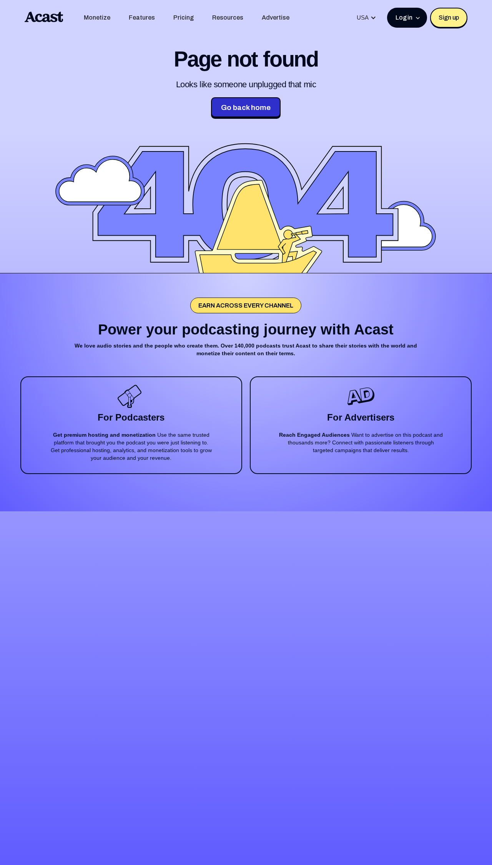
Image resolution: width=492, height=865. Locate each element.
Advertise (275, 17)
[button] (366, 17)
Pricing (183, 17)
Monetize (97, 17)
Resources (227, 17)
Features (142, 17)
